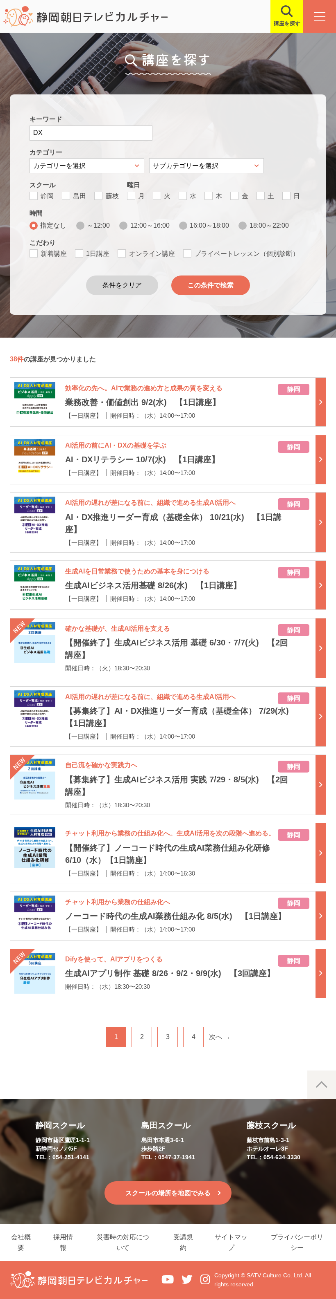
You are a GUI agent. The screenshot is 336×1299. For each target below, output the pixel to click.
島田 (79, 196)
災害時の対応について (123, 1242)
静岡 (47, 196)
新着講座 (54, 253)
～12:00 (98, 225)
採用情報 (63, 1242)
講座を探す (287, 23)
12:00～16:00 (149, 225)
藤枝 (112, 196)
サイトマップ (231, 1242)
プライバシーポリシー (297, 1242)
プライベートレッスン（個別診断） (246, 253)
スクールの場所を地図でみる (168, 1192)
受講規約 (183, 1242)
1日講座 (97, 253)
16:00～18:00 (209, 225)
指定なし (53, 225)
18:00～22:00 (269, 225)
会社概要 (21, 1242)
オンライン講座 (152, 253)
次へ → (219, 1036)
